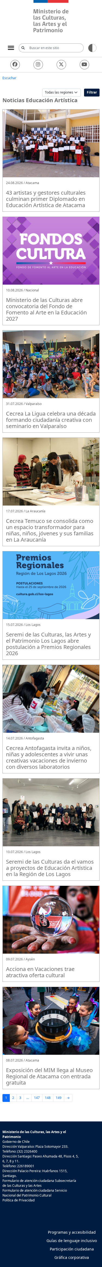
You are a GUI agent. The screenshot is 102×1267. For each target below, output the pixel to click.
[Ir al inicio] (51, 17)
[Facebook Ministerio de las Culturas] (15, 64)
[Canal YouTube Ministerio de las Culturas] (84, 64)
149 (58, 1097)
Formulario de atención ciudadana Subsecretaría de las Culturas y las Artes (39, 1183)
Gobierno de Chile (16, 1141)
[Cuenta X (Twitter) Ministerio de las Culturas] (61, 64)
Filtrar (92, 92)
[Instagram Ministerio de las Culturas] (38, 64)
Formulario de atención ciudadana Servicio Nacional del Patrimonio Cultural (34, 1193)
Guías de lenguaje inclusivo (72, 1240)
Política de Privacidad (18, 1200)
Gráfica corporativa (71, 1257)
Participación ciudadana (72, 1249)
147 (37, 1097)
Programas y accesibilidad (72, 1232)
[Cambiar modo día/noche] (92, 47)
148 (48, 1097)
